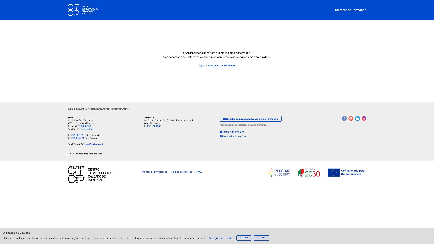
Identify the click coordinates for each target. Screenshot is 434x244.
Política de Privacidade (155, 171)
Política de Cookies (181, 171)
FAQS (199, 171)
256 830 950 (84, 125)
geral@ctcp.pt (87, 128)
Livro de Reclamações (234, 136)
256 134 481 (77, 137)
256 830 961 (77, 134)
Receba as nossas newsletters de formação (252, 118)
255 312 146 (153, 125)
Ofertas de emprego (233, 131)
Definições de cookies (221, 238)
